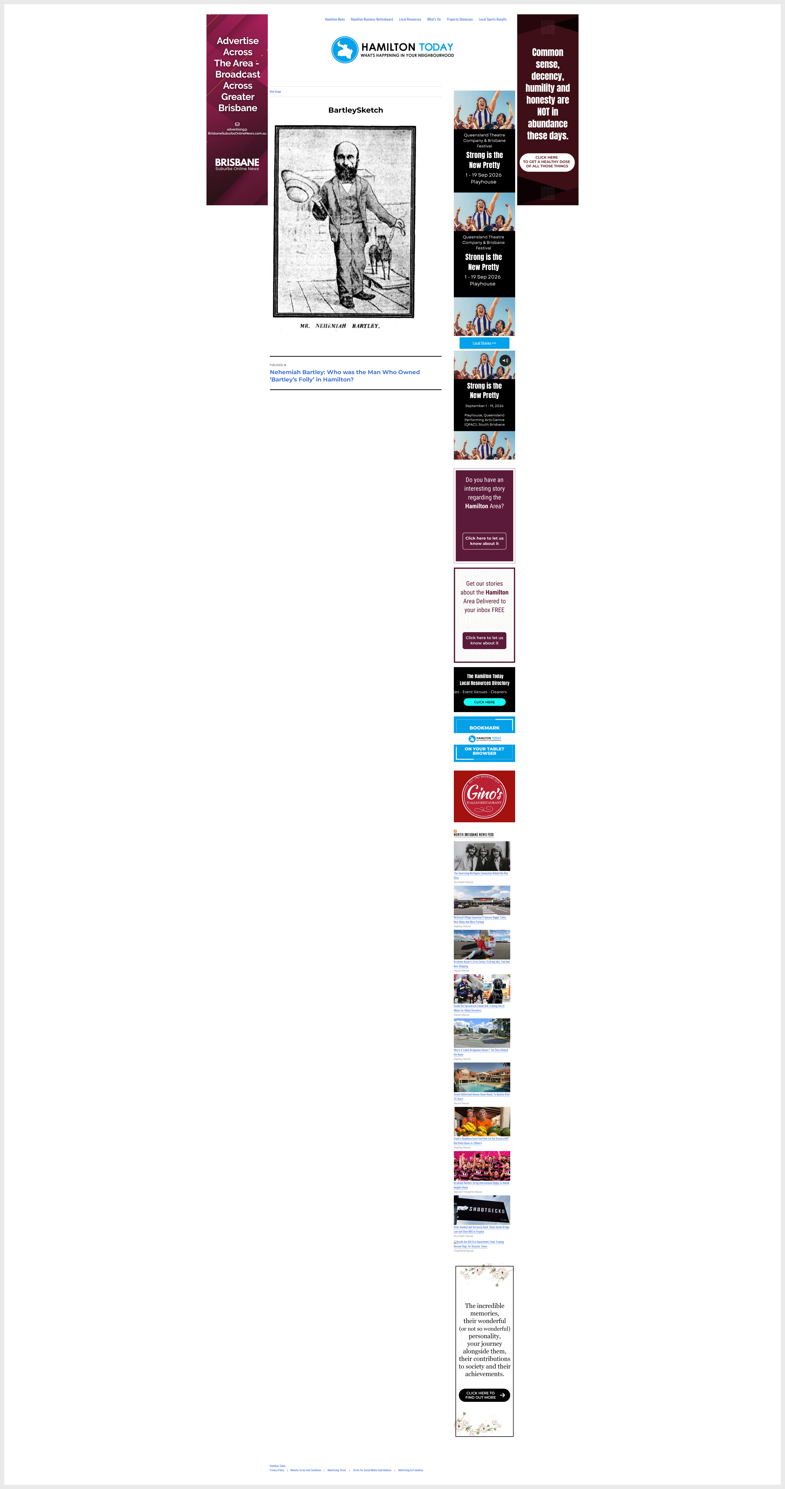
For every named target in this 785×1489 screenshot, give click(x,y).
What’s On (434, 19)
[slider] (488, 456)
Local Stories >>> (484, 343)
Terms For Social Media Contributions (372, 1470)
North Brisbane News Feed (474, 834)
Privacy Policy (277, 1470)
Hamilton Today (277, 1466)
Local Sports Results (493, 19)
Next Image (275, 91)
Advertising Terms (336, 1470)
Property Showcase (460, 19)
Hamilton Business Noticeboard (372, 19)
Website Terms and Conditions (305, 1470)
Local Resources (410, 19)
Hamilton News (335, 19)
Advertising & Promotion (410, 1470)
